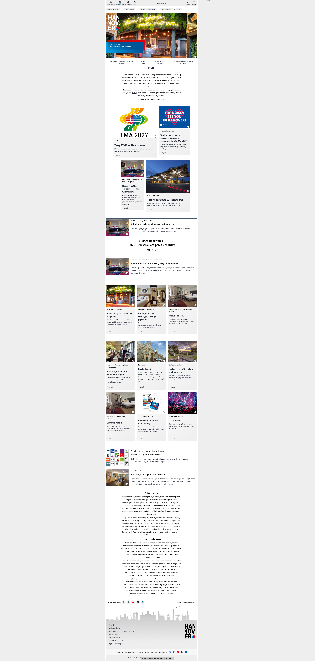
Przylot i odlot (143, 62)
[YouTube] (133, 602)
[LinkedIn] (143, 602)
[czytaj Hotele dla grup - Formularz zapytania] (120, 309)
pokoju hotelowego (160, 90)
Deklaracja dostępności (116, 637)
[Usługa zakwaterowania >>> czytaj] (151, 36)
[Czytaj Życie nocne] (182, 416)
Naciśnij (111, 625)
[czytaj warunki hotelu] (182, 309)
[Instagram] (128, 602)
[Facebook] (124, 602)
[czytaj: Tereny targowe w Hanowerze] (168, 186)
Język (134, 4)
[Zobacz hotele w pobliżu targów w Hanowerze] (132, 185)
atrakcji (134, 93)
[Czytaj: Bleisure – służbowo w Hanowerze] (182, 365)
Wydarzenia (128, 4)
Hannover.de (120, 4)
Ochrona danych (114, 634)
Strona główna (110, 4)
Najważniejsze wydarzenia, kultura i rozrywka (183, 62)
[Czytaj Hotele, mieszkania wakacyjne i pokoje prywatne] (151, 309)
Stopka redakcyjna (115, 628)
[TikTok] (138, 602)
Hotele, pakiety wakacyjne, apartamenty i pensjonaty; (122, 62)
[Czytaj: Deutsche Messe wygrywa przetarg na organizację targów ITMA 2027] (174, 130)
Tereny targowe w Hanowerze (159, 62)
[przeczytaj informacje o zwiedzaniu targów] (120, 365)
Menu (194, 4)
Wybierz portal (161, 3)
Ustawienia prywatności (116, 640)
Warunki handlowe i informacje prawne (121, 631)
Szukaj (188, 4)
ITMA (133, 499)
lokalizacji (141, 95)
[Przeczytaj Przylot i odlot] (151, 365)
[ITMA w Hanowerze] (135, 131)
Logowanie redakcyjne (116, 643)
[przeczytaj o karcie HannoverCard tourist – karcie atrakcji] (151, 416)
